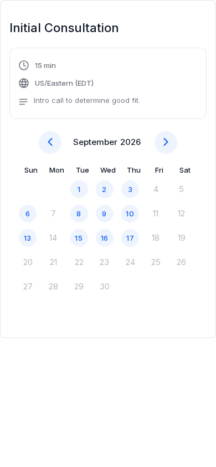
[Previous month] (50, 142)
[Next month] (166, 142)
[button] (79, 84)
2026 (130, 142)
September (95, 142)
